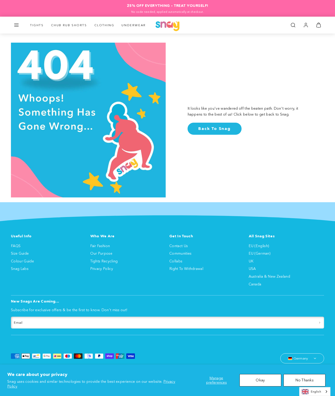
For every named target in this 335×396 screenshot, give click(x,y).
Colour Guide (22, 261)
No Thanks (304, 380)
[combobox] (314, 391)
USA (252, 268)
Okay (260, 380)
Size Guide (20, 253)
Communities (180, 253)
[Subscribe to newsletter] (319, 323)
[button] (16, 25)
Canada (255, 284)
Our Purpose (101, 253)
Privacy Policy (101, 268)
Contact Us (178, 245)
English (316, 391)
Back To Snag (214, 128)
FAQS (16, 245)
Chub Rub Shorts (69, 25)
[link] (305, 25)
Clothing (104, 25)
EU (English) (259, 245)
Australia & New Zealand (269, 276)
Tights (37, 25)
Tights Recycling (104, 261)
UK (251, 261)
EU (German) (260, 253)
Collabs (175, 261)
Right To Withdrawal (186, 268)
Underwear (133, 25)
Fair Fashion (100, 245)
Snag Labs (19, 268)
